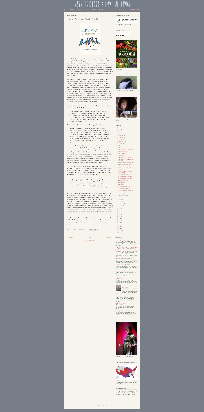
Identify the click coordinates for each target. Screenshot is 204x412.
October (120, 139)
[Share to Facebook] (95, 230)
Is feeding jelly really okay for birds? (124, 240)
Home (90, 237)
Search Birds (134, 9)
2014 (118, 218)
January (120, 205)
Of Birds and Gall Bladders (124, 188)
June (119, 147)
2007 (118, 232)
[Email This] (90, 230)
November (121, 137)
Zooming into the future (123, 174)
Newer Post (70, 237)
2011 (118, 224)
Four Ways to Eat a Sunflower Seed (124, 311)
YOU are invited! (122, 153)
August (120, 143)
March (120, 201)
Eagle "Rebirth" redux (120, 303)
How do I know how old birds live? (126, 162)
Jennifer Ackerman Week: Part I (125, 178)
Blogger (104, 405)
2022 (118, 129)
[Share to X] (94, 230)
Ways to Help (83, 9)
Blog (94, 9)
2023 (118, 127)
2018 (118, 210)
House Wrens (121, 184)
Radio (102, 9)
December (121, 135)
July (119, 145)
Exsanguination (121, 182)
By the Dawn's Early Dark (124, 186)
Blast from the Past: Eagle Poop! (125, 149)
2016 (118, 214)
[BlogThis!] (92, 230)
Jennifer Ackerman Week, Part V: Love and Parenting (126, 165)
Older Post (109, 237)
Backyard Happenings (123, 180)
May (119, 197)
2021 (118, 131)
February (120, 203)
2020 (118, 133)
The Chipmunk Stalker (123, 151)
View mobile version (89, 240)
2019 (118, 208)
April (119, 199)
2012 (118, 222)
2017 (118, 212)
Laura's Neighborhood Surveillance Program (123, 194)
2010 (118, 226)
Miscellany (122, 9)
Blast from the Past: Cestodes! (125, 157)
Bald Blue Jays (119, 278)
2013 (118, 220)
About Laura (69, 9)
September (121, 141)
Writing (111, 9)
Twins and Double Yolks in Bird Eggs (124, 258)
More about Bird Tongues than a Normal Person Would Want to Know (129, 248)
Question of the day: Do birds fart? (123, 264)
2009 (118, 228)
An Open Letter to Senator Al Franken (124, 271)
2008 (118, 230)
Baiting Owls (118, 296)
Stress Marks (121, 155)
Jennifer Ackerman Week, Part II (125, 176)
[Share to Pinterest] (97, 230)
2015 (118, 216)
